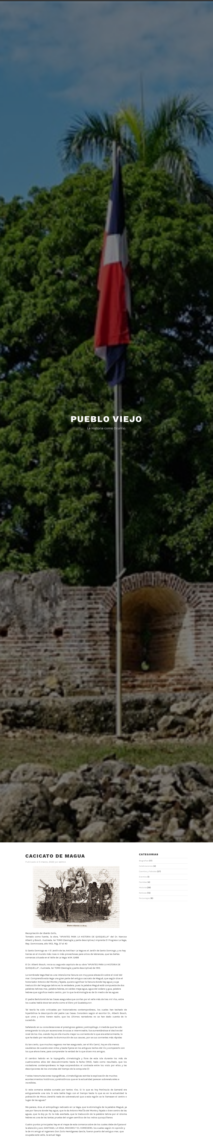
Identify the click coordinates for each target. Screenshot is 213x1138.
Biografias (144, 860)
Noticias (143, 893)
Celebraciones (146, 866)
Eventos (143, 877)
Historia (142, 887)
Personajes (144, 898)
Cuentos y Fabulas (148, 871)
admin (62, 861)
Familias (143, 882)
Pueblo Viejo (107, 419)
